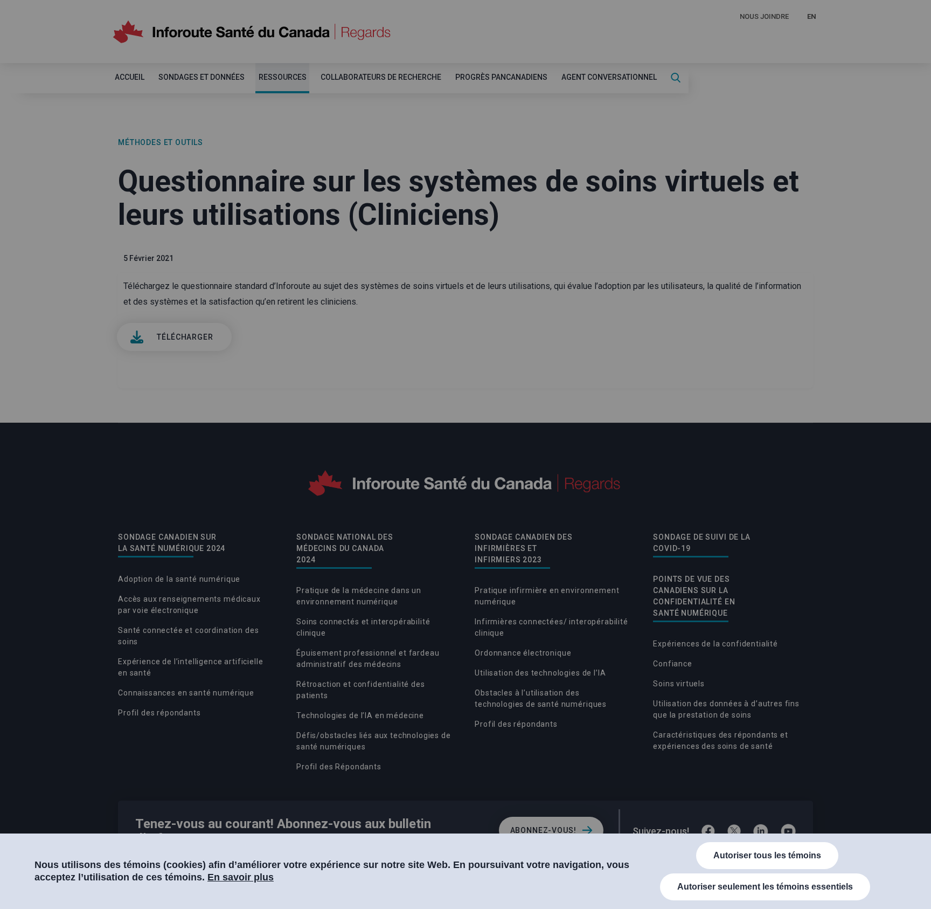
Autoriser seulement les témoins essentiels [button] (765, 886)
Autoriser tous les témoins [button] (767, 855)
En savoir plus (240, 877)
